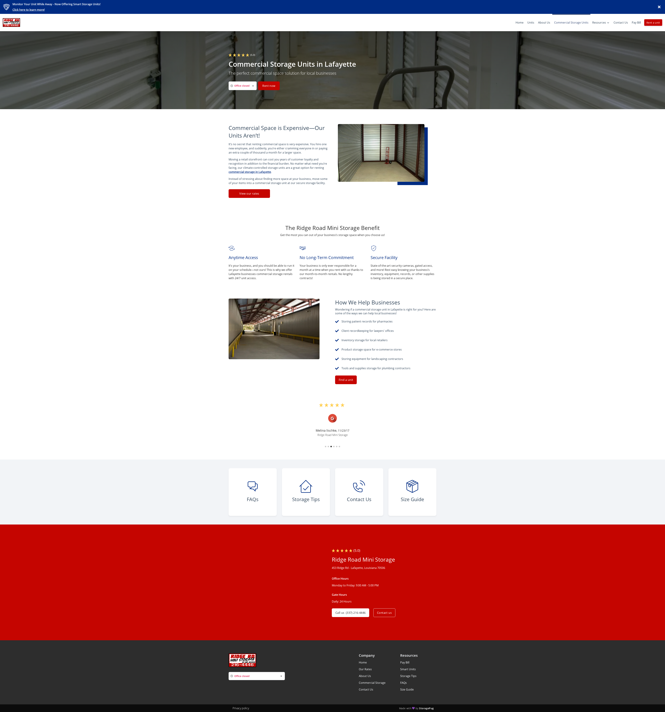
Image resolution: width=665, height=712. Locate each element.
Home (363, 662)
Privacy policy (241, 708)
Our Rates (365, 669)
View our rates (249, 193)
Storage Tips (408, 676)
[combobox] (243, 85)
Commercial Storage (372, 683)
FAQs (403, 683)
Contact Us (366, 689)
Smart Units (408, 669)
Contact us (384, 613)
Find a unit (346, 380)
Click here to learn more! (28, 10)
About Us (365, 676)
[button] (325, 446)
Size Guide (407, 689)
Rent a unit (653, 22)
